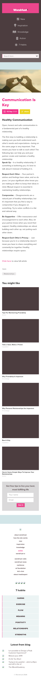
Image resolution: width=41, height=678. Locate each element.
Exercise (20, 604)
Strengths (20, 634)
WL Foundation (20, 568)
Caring (20, 598)
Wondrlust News (20, 562)
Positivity (20, 622)
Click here (6, 261)
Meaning (20, 616)
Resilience (20, 565)
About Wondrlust (20, 535)
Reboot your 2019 (15, 656)
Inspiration (20, 544)
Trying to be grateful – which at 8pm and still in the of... (23, 663)
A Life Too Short (15, 659)
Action (20, 551)
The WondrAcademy (17, 667)
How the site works (20, 538)
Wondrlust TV (20, 554)
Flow (20, 610)
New (20, 541)
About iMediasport (20, 574)
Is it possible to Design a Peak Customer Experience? (20, 652)
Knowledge (20, 547)
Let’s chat (20, 571)
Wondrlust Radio (20, 559)
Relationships (9, 274)
